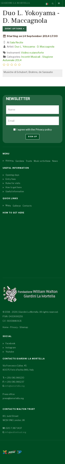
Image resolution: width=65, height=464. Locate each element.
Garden (19, 161)
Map (8, 205)
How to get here (13, 187)
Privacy (14, 327)
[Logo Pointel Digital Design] (19, 452)
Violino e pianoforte (32, 52)
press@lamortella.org (13, 398)
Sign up (32, 136)
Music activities (41, 161)
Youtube (10, 351)
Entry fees (11, 179)
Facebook (10, 343)
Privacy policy (44, 129)
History (9, 160)
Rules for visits (13, 183)
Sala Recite (16, 42)
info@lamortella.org (15, 386)
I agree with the (34, 129)
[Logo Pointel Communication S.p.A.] (11, 452)
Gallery (16, 205)
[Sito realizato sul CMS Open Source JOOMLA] (5, 452)
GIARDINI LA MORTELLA (15, 3)
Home (5, 327)
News (55, 161)
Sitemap (24, 327)
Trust (28, 161)
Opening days (12, 175)
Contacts (27, 205)
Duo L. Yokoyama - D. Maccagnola (34, 46)
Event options (14, 29)
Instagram (11, 347)
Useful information (15, 191)
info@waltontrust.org (15, 432)
